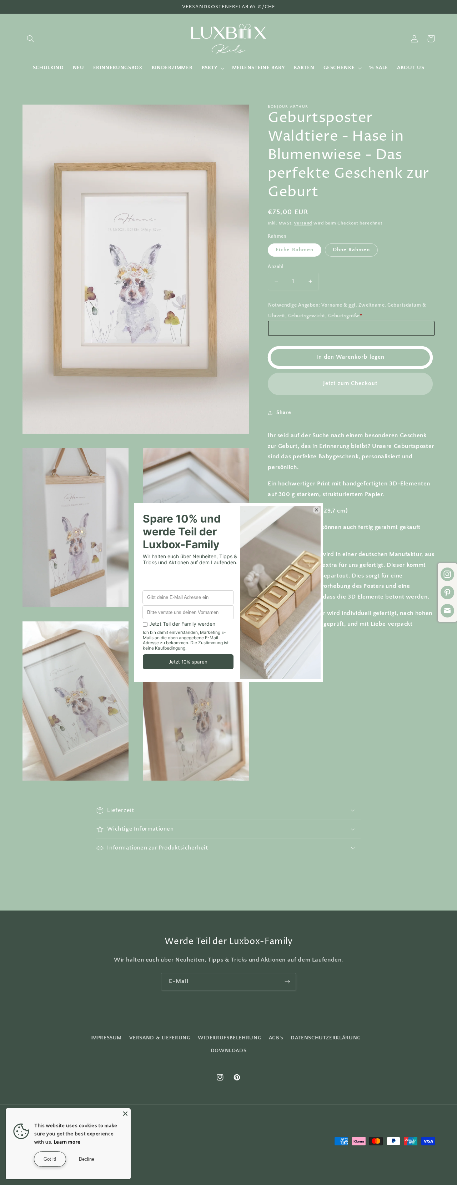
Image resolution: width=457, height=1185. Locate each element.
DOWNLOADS (229, 1051)
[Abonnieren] (287, 981)
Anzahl (276, 266)
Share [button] (283, 412)
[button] (30, 38)
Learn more (67, 1142)
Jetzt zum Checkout (350, 383)
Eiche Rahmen (294, 250)
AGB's (276, 1038)
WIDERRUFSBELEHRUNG (229, 1038)
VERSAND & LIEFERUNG (160, 1038)
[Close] (125, 1113)
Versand (303, 223)
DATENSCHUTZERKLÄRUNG (326, 1038)
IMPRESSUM (106, 1038)
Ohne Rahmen (351, 250)
